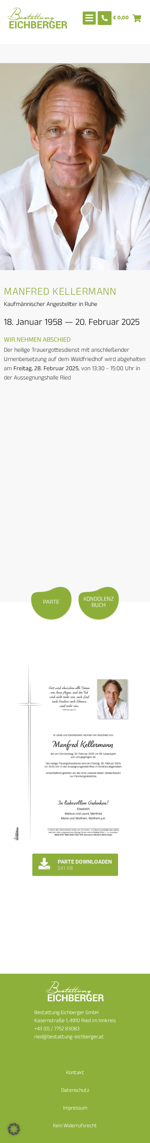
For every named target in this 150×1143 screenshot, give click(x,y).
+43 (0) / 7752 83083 (57, 1029)
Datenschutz (75, 1090)
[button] (14, 1129)
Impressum (75, 1108)
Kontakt (75, 1073)
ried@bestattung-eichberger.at (69, 1037)
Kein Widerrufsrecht (75, 1126)
